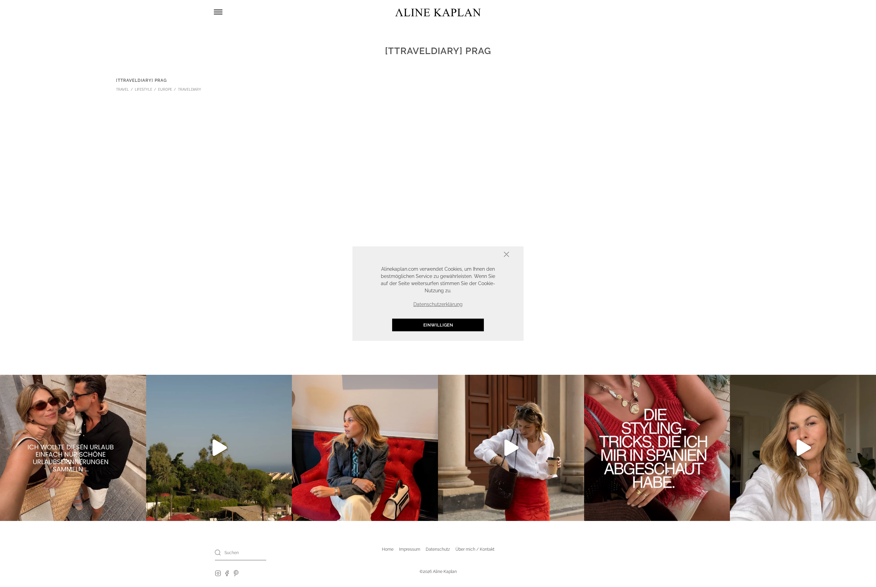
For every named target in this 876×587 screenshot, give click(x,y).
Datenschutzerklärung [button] (438, 304)
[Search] (218, 552)
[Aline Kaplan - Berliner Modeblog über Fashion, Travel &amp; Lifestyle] (438, 12)
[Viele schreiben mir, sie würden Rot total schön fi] (511, 448)
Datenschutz (438, 549)
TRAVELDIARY (189, 89)
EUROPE (165, 89)
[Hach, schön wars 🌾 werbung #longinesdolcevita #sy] (365, 448)
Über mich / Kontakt (474, 549)
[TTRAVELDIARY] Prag (141, 80)
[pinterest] (236, 573)
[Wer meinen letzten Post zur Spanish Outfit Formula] (657, 448)
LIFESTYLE (143, 89)
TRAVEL (122, 89)
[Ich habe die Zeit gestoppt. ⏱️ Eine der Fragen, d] (803, 448)
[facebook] (227, 573)
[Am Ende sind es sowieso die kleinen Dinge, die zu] (73, 448)
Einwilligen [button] (438, 324)
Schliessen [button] (485, 254)
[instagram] (218, 573)
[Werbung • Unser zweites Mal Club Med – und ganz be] (219, 448)
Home (388, 549)
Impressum (409, 549)
